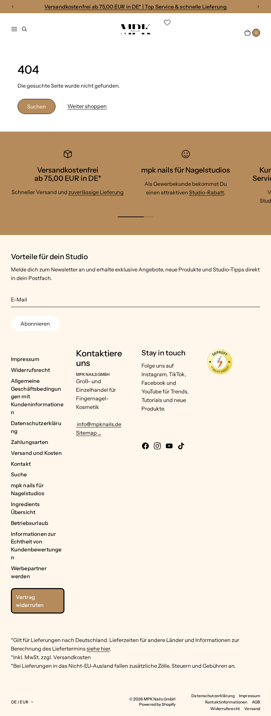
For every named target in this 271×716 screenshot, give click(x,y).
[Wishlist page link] (167, 22)
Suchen (36, 106)
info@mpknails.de (98, 424)
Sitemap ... (88, 432)
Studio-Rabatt (206, 192)
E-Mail (19, 299)
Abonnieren (35, 323)
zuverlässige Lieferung (96, 192)
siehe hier (98, 648)
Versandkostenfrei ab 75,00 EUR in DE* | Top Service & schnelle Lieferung (135, 6)
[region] (135, 6)
